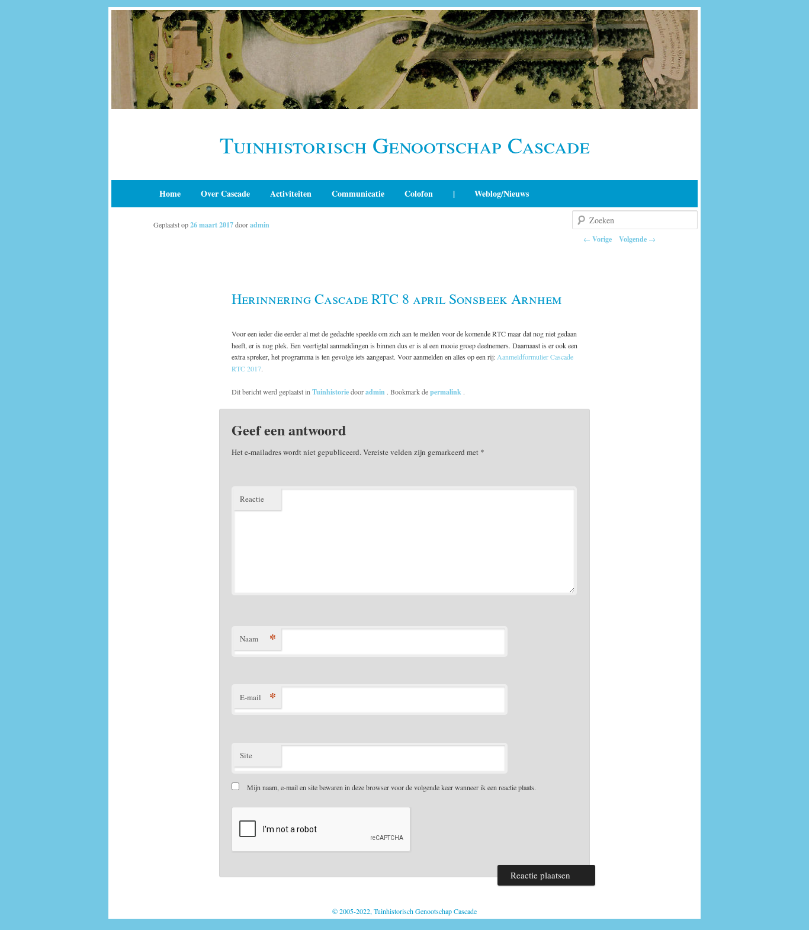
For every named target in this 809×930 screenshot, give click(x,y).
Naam (258, 638)
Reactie (252, 498)
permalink (446, 392)
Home (170, 193)
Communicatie (358, 193)
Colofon (418, 193)
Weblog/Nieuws (501, 193)
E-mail (258, 697)
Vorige (597, 239)
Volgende (637, 239)
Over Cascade (225, 193)
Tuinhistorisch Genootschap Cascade (405, 145)
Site (246, 755)
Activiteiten (291, 193)
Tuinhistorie (330, 392)
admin (259, 225)
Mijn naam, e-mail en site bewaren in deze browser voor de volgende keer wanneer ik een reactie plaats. (391, 787)
